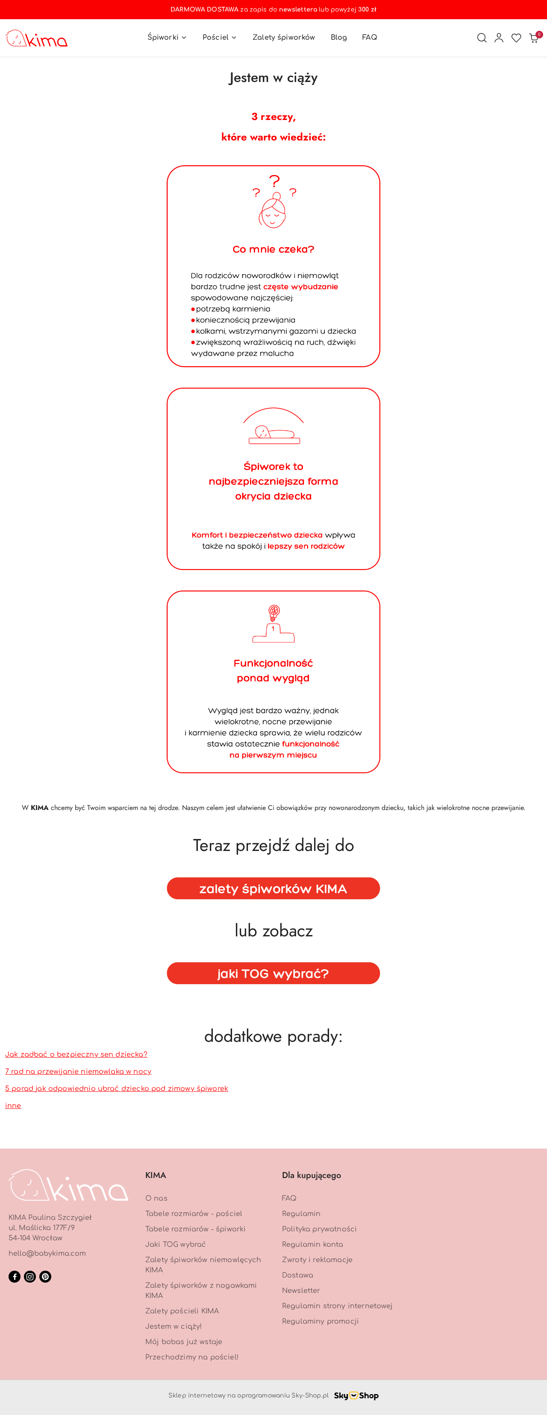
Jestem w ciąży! (173, 1326)
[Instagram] (30, 1277)
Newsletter (301, 1291)
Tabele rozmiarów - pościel (193, 1214)
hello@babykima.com (47, 1253)
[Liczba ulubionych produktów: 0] (516, 38)
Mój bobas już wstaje (183, 1342)
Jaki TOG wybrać (175, 1244)
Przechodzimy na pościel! (191, 1357)
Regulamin (301, 1214)
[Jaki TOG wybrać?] (273, 971)
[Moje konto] (499, 38)
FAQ (289, 1198)
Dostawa (297, 1275)
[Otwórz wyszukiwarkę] (482, 38)
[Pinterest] (45, 1277)
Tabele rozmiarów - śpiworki (195, 1229)
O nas (156, 1198)
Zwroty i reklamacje (317, 1260)
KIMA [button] (155, 1175)
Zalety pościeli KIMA (182, 1311)
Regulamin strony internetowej (337, 1306)
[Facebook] (15, 1277)
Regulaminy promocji (320, 1321)
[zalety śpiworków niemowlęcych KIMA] (273, 886)
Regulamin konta (312, 1244)
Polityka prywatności (319, 1229)
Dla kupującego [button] (311, 1175)
